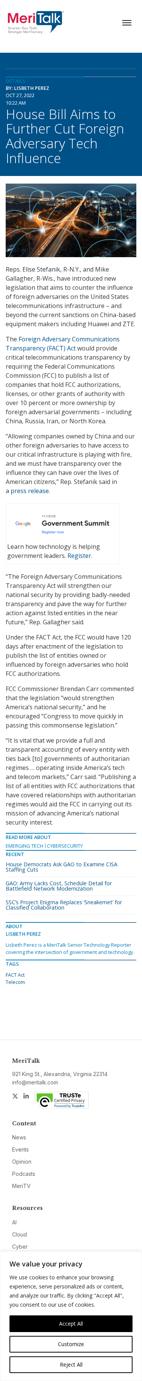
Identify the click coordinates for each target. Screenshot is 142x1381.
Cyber (20, 1246)
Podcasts (23, 1173)
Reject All (71, 1364)
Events (20, 1149)
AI (14, 1222)
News (19, 1137)
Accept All (71, 1323)
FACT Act (15, 974)
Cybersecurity (65, 845)
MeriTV (21, 1186)
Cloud (19, 1234)
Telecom (15, 982)
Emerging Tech (24, 845)
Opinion (21, 1161)
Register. (79, 555)
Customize (71, 1344)
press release (30, 491)
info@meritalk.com (35, 1082)
